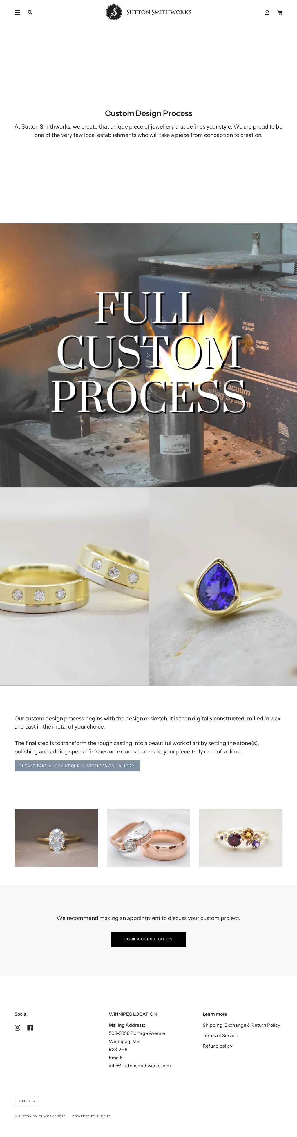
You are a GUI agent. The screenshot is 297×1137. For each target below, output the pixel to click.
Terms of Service (220, 1035)
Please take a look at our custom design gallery (77, 766)
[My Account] (267, 12)
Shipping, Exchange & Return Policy (241, 1025)
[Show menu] (17, 12)
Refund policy (217, 1046)
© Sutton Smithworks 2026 (40, 1116)
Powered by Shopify (92, 1116)
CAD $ (24, 1101)
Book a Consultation (148, 939)
